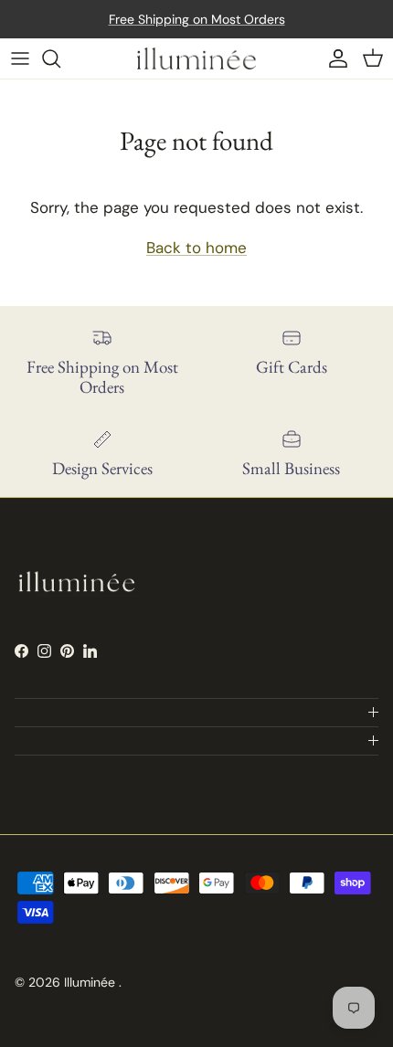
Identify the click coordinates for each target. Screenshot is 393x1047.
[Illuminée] (196, 58)
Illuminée (91, 982)
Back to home (196, 248)
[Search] (60, 58)
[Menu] (20, 58)
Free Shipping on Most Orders (197, 19)
